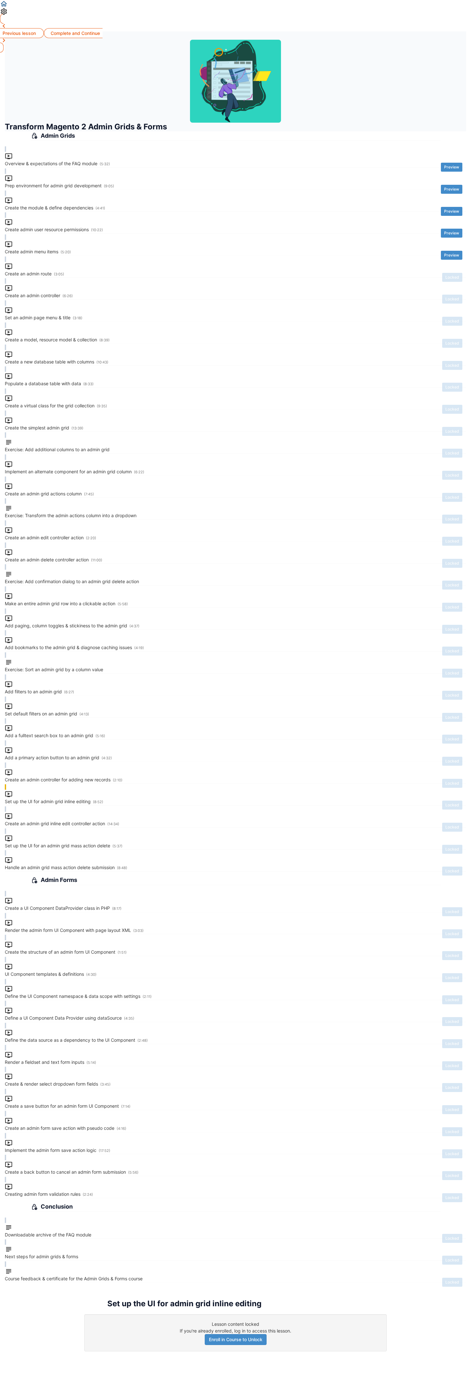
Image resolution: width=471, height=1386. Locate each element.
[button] (235, 4)
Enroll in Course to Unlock (235, 1339)
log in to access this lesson (262, 1330)
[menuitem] (235, 11)
